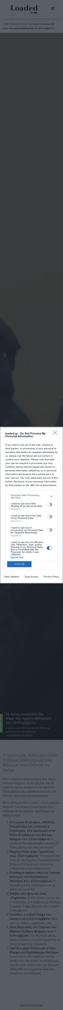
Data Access (31, 576)
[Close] (56, 433)
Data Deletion (11, 576)
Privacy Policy (51, 576)
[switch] (49, 504)
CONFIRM (19, 564)
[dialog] (31, 505)
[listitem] (31, 496)
